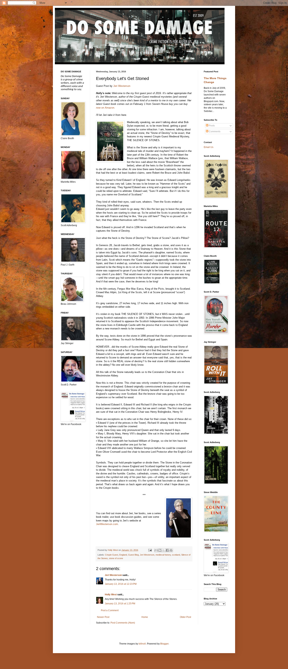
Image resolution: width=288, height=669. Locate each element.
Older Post (185, 617)
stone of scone (116, 558)
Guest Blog (133, 555)
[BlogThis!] (160, 550)
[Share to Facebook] (167, 550)
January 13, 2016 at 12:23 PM (121, 584)
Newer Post (103, 617)
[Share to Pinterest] (171, 550)
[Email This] (156, 550)
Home (144, 617)
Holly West (111, 594)
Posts (211, 125)
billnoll (142, 643)
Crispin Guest (111, 555)
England (123, 555)
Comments (214, 131)
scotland (176, 555)
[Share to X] (164, 550)
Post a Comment (110, 610)
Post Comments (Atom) (122, 622)
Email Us (208, 147)
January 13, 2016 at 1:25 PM (120, 603)
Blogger (164, 643)
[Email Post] (149, 550)
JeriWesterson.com (107, 524)
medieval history (163, 555)
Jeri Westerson (121, 85)
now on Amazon (105, 107)
